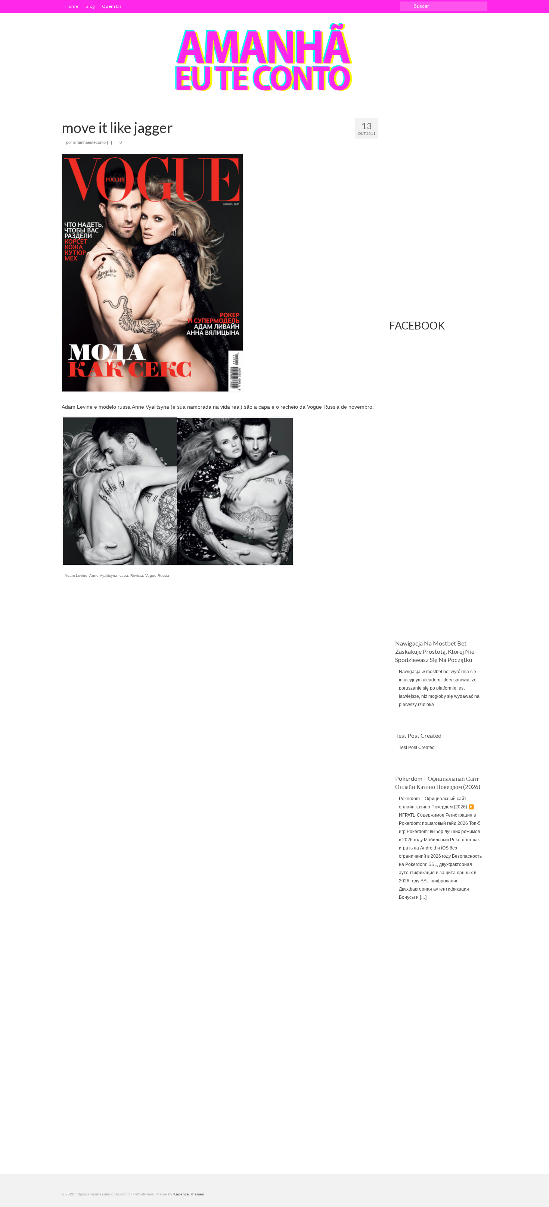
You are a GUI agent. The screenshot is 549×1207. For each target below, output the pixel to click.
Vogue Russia (157, 575)
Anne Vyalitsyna (103, 575)
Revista (136, 575)
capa (124, 575)
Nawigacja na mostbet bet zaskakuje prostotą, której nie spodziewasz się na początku (434, 651)
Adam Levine (76, 575)
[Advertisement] (439, 518)
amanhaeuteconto (89, 142)
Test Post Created (418, 735)
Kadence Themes (188, 1194)
